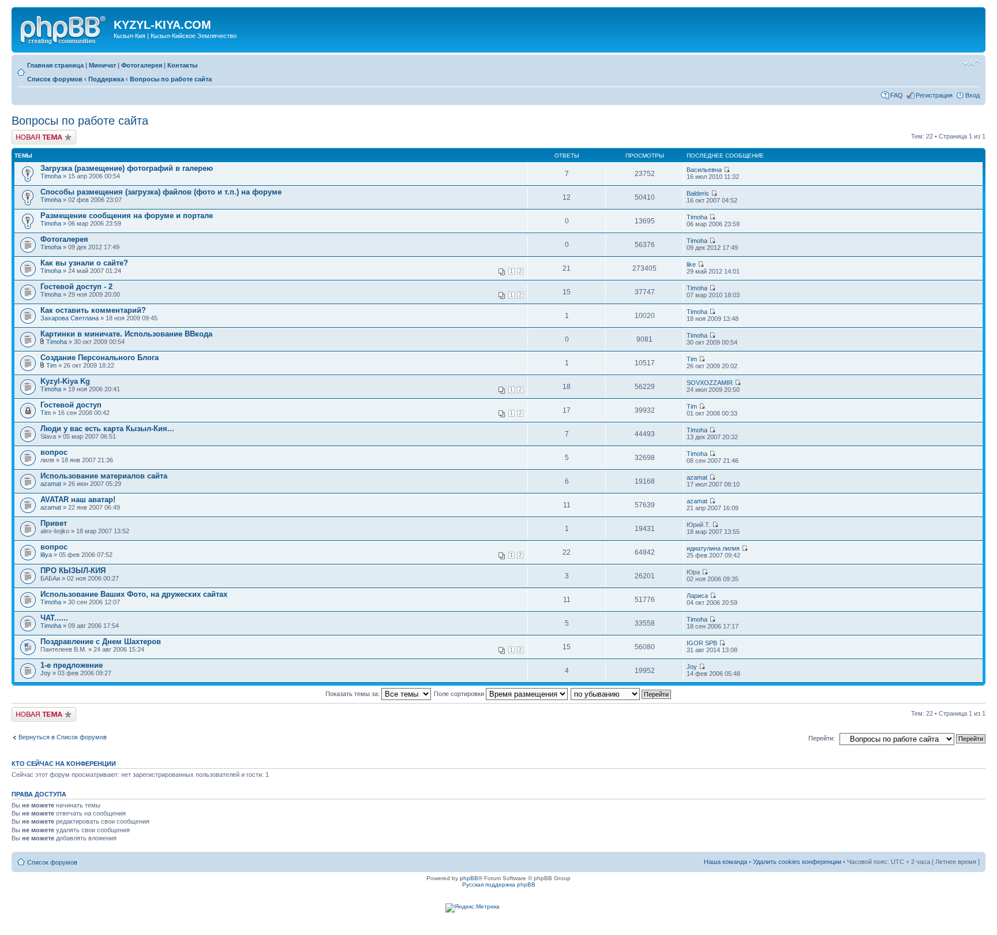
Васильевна (704, 169)
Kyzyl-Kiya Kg (65, 381)
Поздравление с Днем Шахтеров (100, 641)
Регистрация (934, 95)
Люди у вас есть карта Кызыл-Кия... (107, 428)
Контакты (182, 65)
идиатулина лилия (713, 548)
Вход (972, 95)
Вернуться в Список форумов (62, 737)
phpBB (469, 878)
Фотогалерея (141, 65)
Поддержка (106, 79)
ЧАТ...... (54, 618)
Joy (45, 673)
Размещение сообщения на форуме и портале (126, 215)
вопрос (54, 452)
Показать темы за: (353, 693)
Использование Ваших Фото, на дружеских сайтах (133, 594)
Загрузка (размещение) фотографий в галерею (126, 168)
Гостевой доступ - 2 (76, 286)
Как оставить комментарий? (93, 310)
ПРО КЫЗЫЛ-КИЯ (73, 570)
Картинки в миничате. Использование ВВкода (126, 334)
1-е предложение (71, 665)
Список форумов (55, 79)
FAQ (896, 95)
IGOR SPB (702, 642)
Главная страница (55, 65)
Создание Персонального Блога (99, 357)
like (691, 264)
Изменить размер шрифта (971, 63)
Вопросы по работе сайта (171, 79)
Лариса (697, 595)
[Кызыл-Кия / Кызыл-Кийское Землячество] (64, 28)
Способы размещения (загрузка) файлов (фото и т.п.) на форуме (161, 192)
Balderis (698, 193)
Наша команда (725, 861)
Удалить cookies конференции (797, 861)
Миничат (102, 65)
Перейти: (821, 738)
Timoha (50, 176)
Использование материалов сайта (103, 476)
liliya (46, 554)
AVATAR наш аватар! (77, 499)
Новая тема (29, 133)
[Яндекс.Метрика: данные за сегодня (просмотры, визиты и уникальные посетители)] (472, 907)
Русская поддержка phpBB (498, 884)
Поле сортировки (460, 693)
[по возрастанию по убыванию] (621, 693)
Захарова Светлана (69, 318)
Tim (51, 365)
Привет (53, 523)
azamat (50, 483)
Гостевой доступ (71, 405)
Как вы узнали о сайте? (84, 263)
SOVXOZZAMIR (710, 382)
